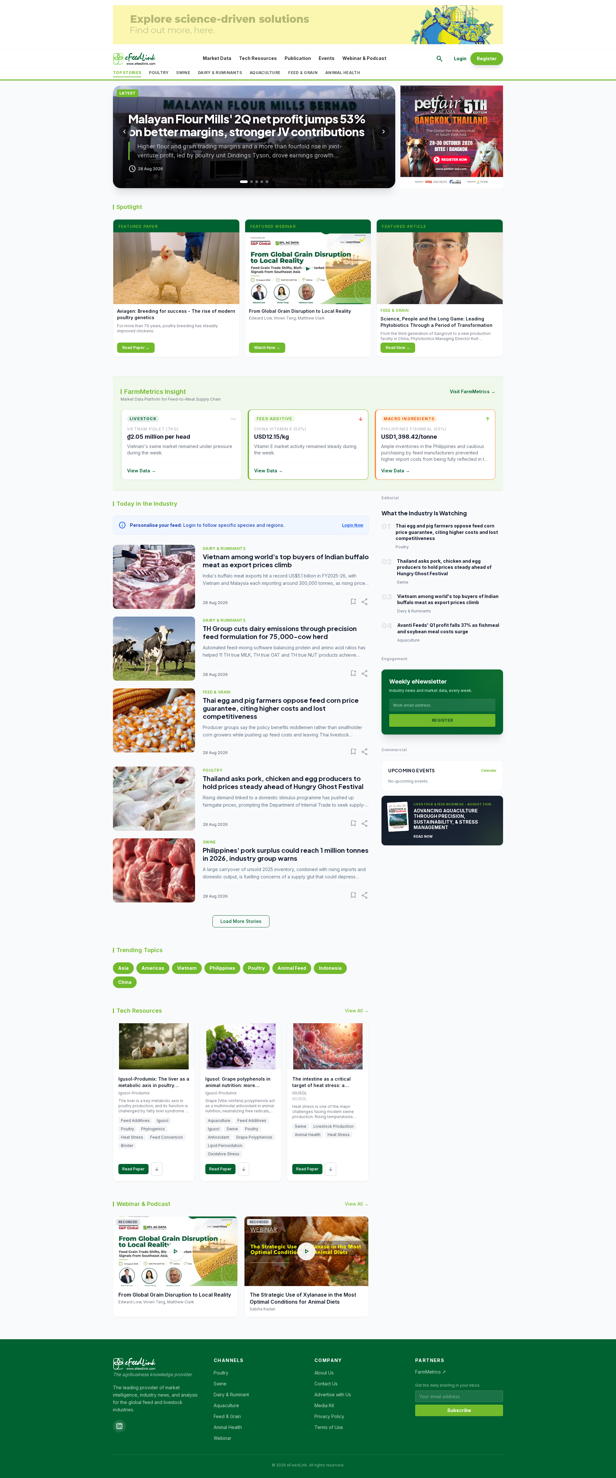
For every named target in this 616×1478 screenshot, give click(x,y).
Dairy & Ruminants (220, 72)
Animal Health (342, 72)
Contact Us (326, 1383)
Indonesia (330, 968)
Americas (152, 968)
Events (327, 58)
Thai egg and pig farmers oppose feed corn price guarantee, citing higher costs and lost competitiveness (281, 708)
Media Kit (324, 1405)
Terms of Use (328, 1427)
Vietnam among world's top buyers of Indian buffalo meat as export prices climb (286, 560)
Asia (123, 968)
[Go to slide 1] (241, 181)
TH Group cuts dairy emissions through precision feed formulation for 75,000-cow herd (280, 632)
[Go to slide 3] (256, 181)
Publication (298, 58)
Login (460, 58)
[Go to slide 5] (267, 181)
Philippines (222, 968)
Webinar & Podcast (364, 58)
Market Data (217, 58)
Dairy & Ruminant (231, 1394)
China (125, 982)
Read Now (423, 836)
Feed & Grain (303, 72)
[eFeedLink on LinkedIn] (119, 1426)
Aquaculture (265, 72)
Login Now (352, 525)
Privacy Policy (329, 1416)
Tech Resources (258, 58)
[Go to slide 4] (262, 181)
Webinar (222, 1438)
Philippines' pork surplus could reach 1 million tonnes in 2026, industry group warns (286, 854)
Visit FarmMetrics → (472, 391)
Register (487, 58)
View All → (357, 1010)
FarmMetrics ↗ (430, 1371)
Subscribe (459, 1410)
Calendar (488, 770)
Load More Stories (240, 921)
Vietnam (187, 968)
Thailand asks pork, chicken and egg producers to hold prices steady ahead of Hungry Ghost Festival (283, 782)
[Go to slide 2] (249, 181)
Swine (183, 72)
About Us (324, 1372)
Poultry (158, 72)
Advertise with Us (332, 1394)
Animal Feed (292, 968)
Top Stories (127, 72)
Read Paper (133, 1169)
